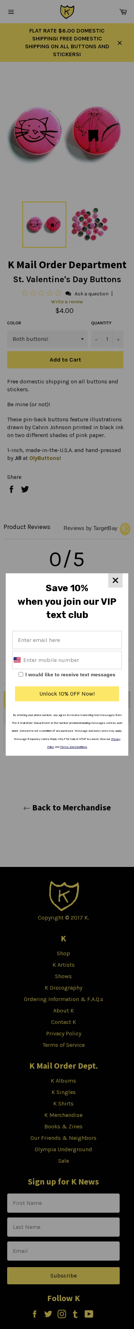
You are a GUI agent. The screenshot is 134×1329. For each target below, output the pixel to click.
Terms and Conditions (73, 747)
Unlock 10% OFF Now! (67, 693)
